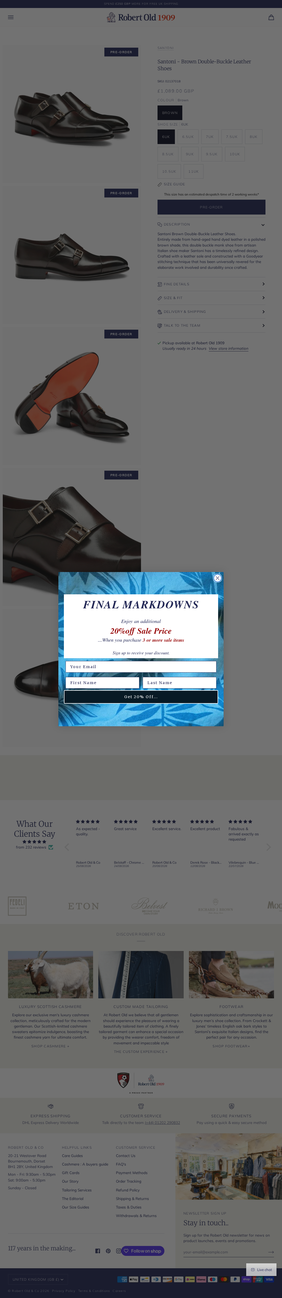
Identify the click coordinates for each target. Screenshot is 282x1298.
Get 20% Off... (141, 696)
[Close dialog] (217, 578)
